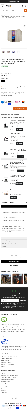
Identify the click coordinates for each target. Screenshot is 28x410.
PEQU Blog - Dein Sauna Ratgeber (9, 356)
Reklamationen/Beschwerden (8, 364)
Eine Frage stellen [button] (14, 265)
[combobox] (14, 10)
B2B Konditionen (5, 360)
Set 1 (8, 81)
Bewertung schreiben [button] (14, 261)
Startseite (3, 15)
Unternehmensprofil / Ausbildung (9, 377)
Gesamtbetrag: (5, 114)
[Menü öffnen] (2, 6)
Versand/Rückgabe (5, 387)
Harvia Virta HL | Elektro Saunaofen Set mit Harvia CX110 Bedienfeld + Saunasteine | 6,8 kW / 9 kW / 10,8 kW (18, 149)
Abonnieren (23, 300)
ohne (3, 81)
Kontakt (3, 366)
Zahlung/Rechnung (5, 381)
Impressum (3, 390)
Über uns (3, 373)
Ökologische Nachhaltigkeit (7, 379)
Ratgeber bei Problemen (6, 358)
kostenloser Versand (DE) (14, 1)
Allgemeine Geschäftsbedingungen (9, 375)
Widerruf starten (5, 385)
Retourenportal (4, 383)
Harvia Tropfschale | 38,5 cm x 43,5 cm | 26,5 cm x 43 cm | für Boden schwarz (17, 177)
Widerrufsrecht (4, 388)
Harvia (2, 57)
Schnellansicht (6, 126)
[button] (4, 74)
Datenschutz (4, 392)
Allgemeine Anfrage (5, 362)
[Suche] (25, 10)
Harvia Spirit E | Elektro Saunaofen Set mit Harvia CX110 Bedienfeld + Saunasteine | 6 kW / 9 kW (17, 122)
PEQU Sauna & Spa (11, 403)
